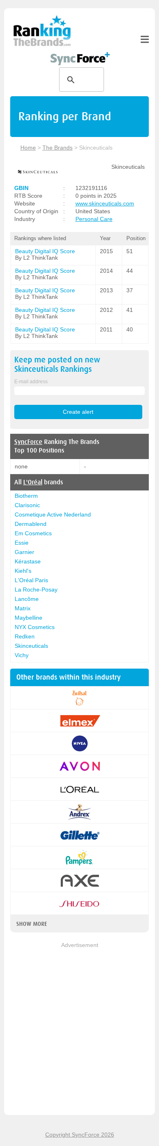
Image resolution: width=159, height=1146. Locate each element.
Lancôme (27, 599)
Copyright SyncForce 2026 (79, 1134)
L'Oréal (32, 482)
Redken (25, 636)
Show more (31, 924)
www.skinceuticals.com (104, 203)
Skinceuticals (31, 646)
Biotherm (26, 495)
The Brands (57, 147)
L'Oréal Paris (31, 580)
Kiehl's (23, 570)
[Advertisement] (79, 1029)
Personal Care (94, 219)
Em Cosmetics (33, 533)
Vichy (22, 655)
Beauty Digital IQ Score (45, 251)
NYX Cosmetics (35, 627)
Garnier (24, 552)
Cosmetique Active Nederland (53, 514)
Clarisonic (27, 505)
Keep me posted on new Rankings (57, 364)
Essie (22, 542)
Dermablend (30, 524)
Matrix (23, 608)
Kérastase (28, 561)
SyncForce (28, 442)
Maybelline (28, 617)
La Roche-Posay (36, 589)
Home (28, 147)
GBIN (21, 188)
